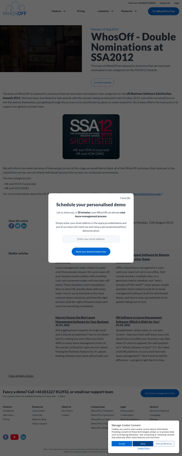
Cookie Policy (143, 448)
